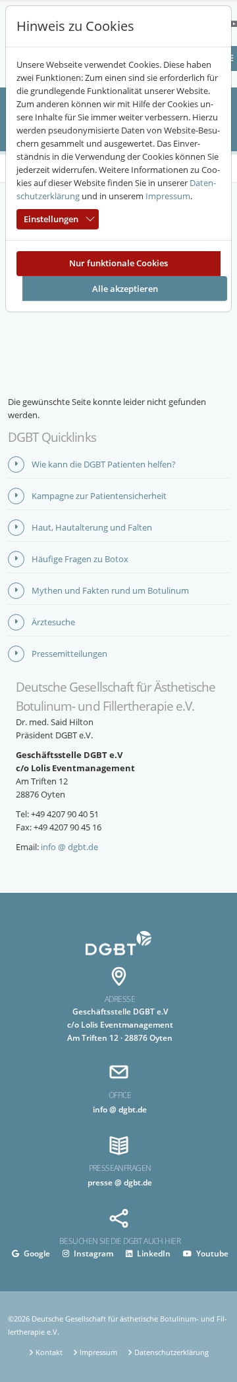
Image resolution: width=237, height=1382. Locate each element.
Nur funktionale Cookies (118, 263)
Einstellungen (51, 219)
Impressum (167, 196)
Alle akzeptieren (125, 289)
